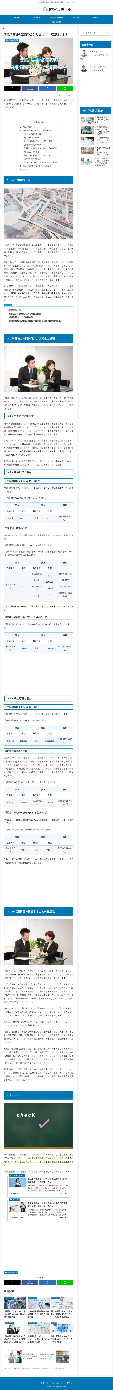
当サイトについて (57, 1383)
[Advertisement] (38, 677)
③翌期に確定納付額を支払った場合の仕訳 (40, 148)
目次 (36, 122)
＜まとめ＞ (23, 170)
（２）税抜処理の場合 (30, 138)
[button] (108, 33)
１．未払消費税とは (27, 127)
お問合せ (69, 1383)
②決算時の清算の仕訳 (32, 145)
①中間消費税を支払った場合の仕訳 (38, 141)
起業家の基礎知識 (11, 1272)
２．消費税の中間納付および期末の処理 (35, 130)
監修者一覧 (45, 1383)
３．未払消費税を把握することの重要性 (35, 166)
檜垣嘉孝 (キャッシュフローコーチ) (95, 55)
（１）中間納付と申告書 (31, 134)
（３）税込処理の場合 (30, 152)
